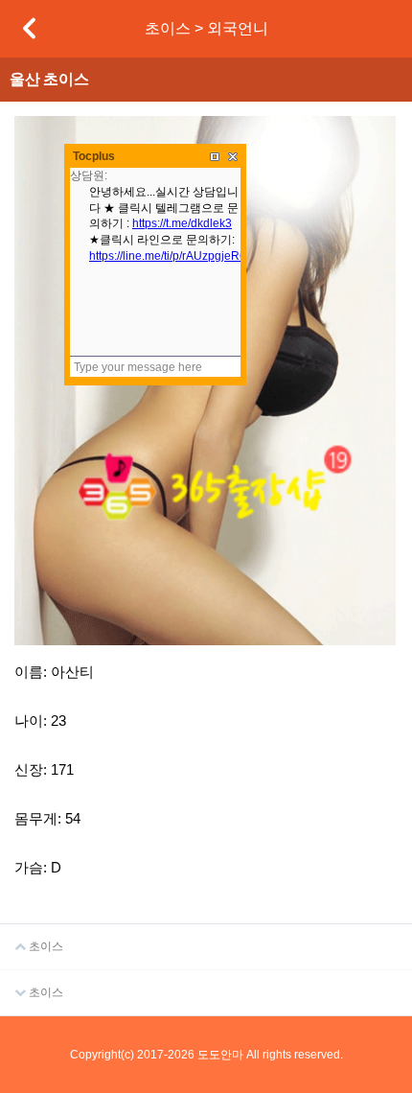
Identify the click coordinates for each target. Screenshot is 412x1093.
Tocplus (94, 156)
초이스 (44, 946)
